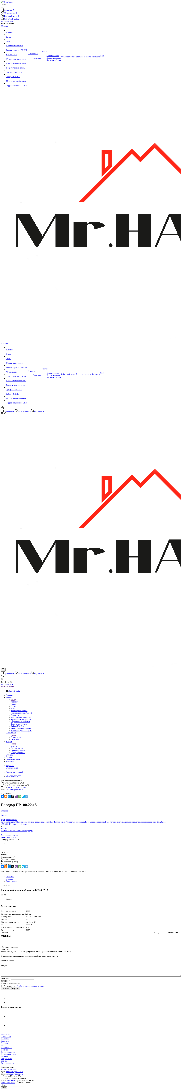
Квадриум (28, 831)
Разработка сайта (8, 1083)
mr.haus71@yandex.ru (17, 787)
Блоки (10, 822)
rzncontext (11, 1080)
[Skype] (23, 796)
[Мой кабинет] (2, 408)
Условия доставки (8, 1052)
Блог (3, 1045)
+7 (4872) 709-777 (8, 21)
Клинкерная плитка (25, 822)
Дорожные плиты (8, 837)
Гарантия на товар (8, 1054)
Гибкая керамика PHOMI (44, 822)
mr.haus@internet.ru (15, 789)
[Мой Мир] (9, 796)
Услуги (14, 746)
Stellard (21, 831)
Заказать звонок (7, 686)
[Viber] (16, 796)
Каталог (14, 702)
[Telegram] (26, 796)
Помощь (4, 1050)
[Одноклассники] (5, 796)
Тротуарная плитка (132, 822)
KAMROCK (6, 831)
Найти (4, 1088)
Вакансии (5, 1041)
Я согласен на (24, 986)
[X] (12, 796)
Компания (5, 1034)
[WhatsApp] (19, 796)
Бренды (4, 1061)
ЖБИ (15, 822)
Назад (13, 700)
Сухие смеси (60, 822)
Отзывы (4, 1043)
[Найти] (2, 7)
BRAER (14, 831)
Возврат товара (7, 1063)
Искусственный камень (19, 824)
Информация (6, 1048)
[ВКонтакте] (2, 796)
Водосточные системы (114, 822)
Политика (5, 1039)
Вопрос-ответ (6, 1059)
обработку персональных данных (30, 986)
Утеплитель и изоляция (75, 822)
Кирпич (4, 822)
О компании (16, 737)
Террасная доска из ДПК (150, 822)
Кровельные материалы (95, 822)
